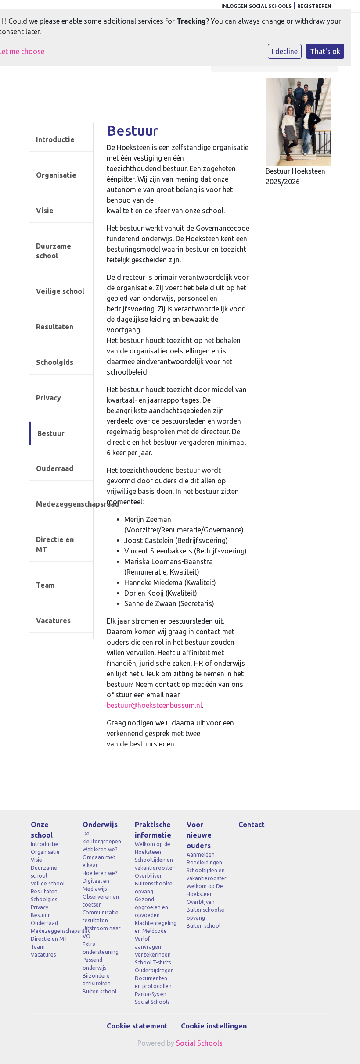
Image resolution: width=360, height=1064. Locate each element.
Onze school (42, 830)
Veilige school (60, 291)
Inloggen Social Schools (256, 6)
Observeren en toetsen (101, 900)
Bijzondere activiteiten (97, 979)
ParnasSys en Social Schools (152, 998)
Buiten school (99, 991)
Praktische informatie (153, 830)
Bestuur (51, 433)
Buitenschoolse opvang (154, 887)
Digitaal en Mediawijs (96, 885)
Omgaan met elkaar (99, 861)
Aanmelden (201, 854)
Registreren (314, 6)
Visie (45, 210)
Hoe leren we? (100, 873)
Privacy (48, 398)
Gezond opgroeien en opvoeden (151, 907)
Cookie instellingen (214, 1026)
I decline (285, 51)
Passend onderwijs (94, 964)
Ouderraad (54, 468)
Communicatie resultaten (101, 916)
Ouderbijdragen (154, 970)
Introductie (55, 139)
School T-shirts (153, 962)
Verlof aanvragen (148, 943)
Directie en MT (55, 544)
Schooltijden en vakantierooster (154, 864)
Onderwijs (100, 824)
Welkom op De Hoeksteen (205, 890)
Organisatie (56, 175)
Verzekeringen (153, 954)
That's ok (325, 51)
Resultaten (54, 327)
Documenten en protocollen (153, 982)
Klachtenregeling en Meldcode (154, 927)
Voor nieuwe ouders (199, 835)
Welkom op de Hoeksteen (152, 848)
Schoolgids (54, 362)
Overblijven (149, 875)
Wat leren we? (100, 849)
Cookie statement (137, 1026)
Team (45, 585)
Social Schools (199, 1043)
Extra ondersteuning (101, 948)
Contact (251, 824)
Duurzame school (53, 251)
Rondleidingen (204, 862)
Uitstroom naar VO (102, 932)
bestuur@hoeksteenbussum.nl (154, 705)
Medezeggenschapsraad (64, 504)
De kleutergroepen (102, 837)
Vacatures (53, 621)
